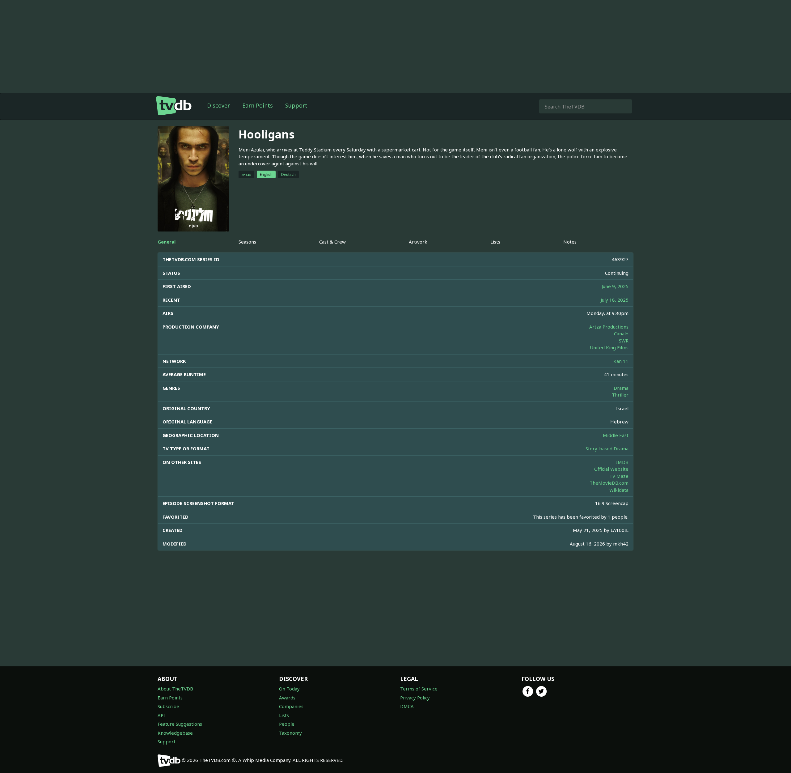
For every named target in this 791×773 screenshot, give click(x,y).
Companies (291, 706)
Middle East (615, 435)
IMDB (622, 462)
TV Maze (618, 476)
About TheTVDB (175, 689)
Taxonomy (290, 733)
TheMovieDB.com (609, 483)
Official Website (611, 469)
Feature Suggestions (180, 724)
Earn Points (257, 105)
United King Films (609, 347)
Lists (284, 715)
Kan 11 (620, 361)
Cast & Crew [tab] (332, 242)
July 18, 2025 (614, 300)
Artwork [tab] (418, 242)
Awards (287, 697)
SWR (623, 341)
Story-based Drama (607, 448)
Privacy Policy (415, 697)
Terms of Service (419, 689)
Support (296, 105)
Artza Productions (608, 327)
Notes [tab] (570, 242)
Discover (218, 105)
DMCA (407, 706)
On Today (289, 689)
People (286, 724)
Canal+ (621, 333)
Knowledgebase (175, 733)
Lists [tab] (495, 242)
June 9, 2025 (615, 286)
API (161, 715)
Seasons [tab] (247, 242)
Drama (621, 388)
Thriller (620, 395)
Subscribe (168, 706)
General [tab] (167, 242)
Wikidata (618, 490)
